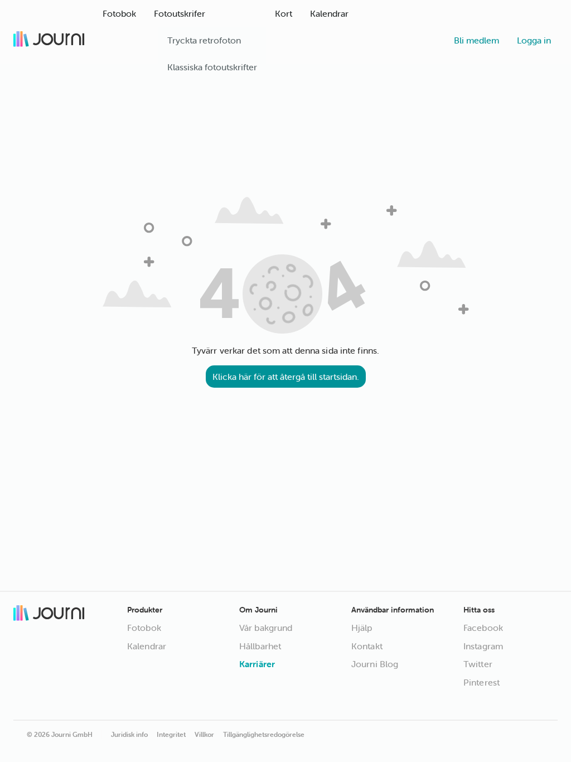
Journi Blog (374, 663)
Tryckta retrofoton (204, 40)
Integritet (171, 734)
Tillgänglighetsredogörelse (263, 734)
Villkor (204, 734)
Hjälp (361, 627)
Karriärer (257, 663)
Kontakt (367, 646)
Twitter (477, 663)
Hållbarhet (260, 646)
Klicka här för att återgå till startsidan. (285, 376)
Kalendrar (146, 646)
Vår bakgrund (265, 627)
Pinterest (481, 682)
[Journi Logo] (49, 40)
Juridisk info (129, 734)
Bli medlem (476, 40)
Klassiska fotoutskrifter (212, 67)
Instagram (483, 646)
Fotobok (144, 627)
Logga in (534, 40)
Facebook (483, 627)
